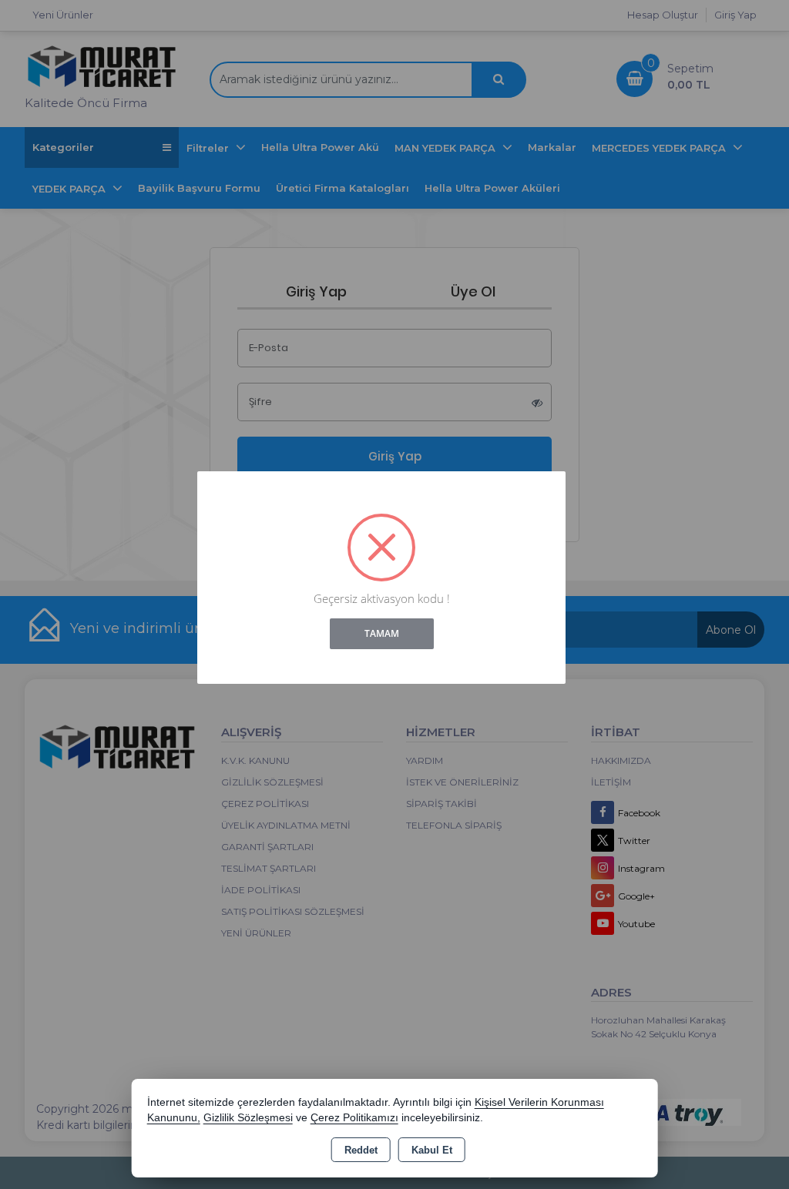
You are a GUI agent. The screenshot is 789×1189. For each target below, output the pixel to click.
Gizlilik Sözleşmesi (248, 1118)
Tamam (381, 633)
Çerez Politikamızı (354, 1118)
